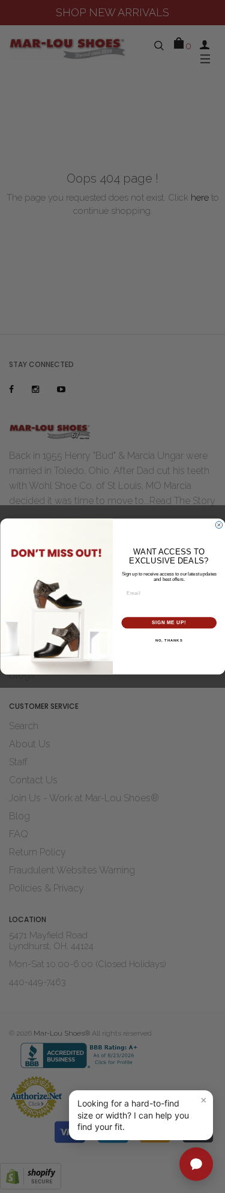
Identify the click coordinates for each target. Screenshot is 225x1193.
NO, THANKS (168, 640)
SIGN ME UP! (168, 622)
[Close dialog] (219, 525)
